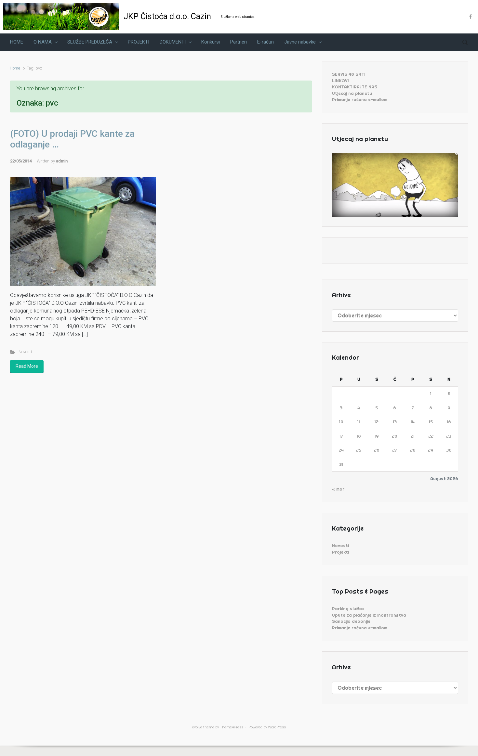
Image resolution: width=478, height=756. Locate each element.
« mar (338, 489)
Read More (27, 366)
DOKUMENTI (173, 42)
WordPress (277, 727)
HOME (16, 42)
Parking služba (348, 608)
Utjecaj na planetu (352, 93)
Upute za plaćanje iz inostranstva (369, 615)
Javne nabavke (300, 42)
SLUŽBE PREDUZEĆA (89, 42)
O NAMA (42, 42)
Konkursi (210, 42)
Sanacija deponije (351, 621)
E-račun (265, 42)
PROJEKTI (138, 42)
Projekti (340, 552)
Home (15, 68)
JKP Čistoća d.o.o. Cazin (167, 16)
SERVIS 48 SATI (348, 74)
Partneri (238, 42)
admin (62, 161)
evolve (197, 727)
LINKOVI (340, 80)
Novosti (25, 351)
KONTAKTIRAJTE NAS (354, 86)
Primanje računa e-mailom (359, 99)
